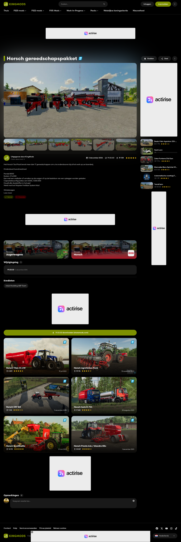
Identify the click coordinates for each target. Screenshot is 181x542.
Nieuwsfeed (138, 10)
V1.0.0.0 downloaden (72, 332)
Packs (93, 10)
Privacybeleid (45, 528)
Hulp (15, 528)
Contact (7, 528)
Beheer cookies (59, 528)
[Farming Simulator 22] (80, 58)
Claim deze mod (17, 159)
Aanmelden (163, 4)
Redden (150, 58)
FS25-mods (19, 10)
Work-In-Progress (75, 10)
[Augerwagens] (62, 254)
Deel (166, 58)
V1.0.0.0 (17, 270)
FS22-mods (37, 10)
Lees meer (8, 193)
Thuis (6, 10)
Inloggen (147, 4)
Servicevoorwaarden (28, 528)
